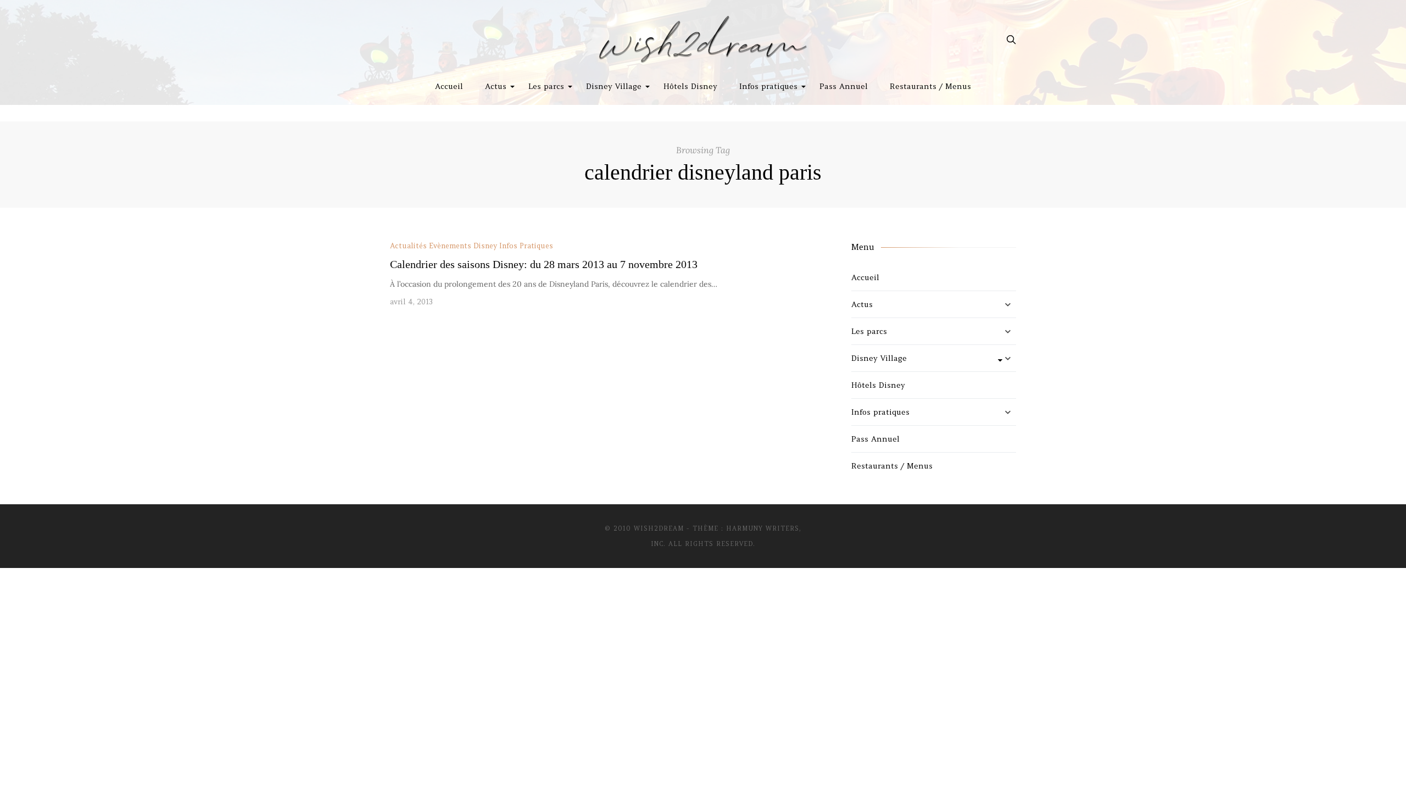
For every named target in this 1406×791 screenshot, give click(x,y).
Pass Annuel (843, 86)
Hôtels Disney (690, 86)
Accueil (449, 86)
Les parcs (546, 86)
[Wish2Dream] (703, 39)
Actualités (408, 245)
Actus (495, 86)
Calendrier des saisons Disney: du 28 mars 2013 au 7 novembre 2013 (544, 264)
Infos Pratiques (526, 245)
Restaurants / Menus (930, 86)
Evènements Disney (463, 245)
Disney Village (613, 86)
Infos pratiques (768, 86)
